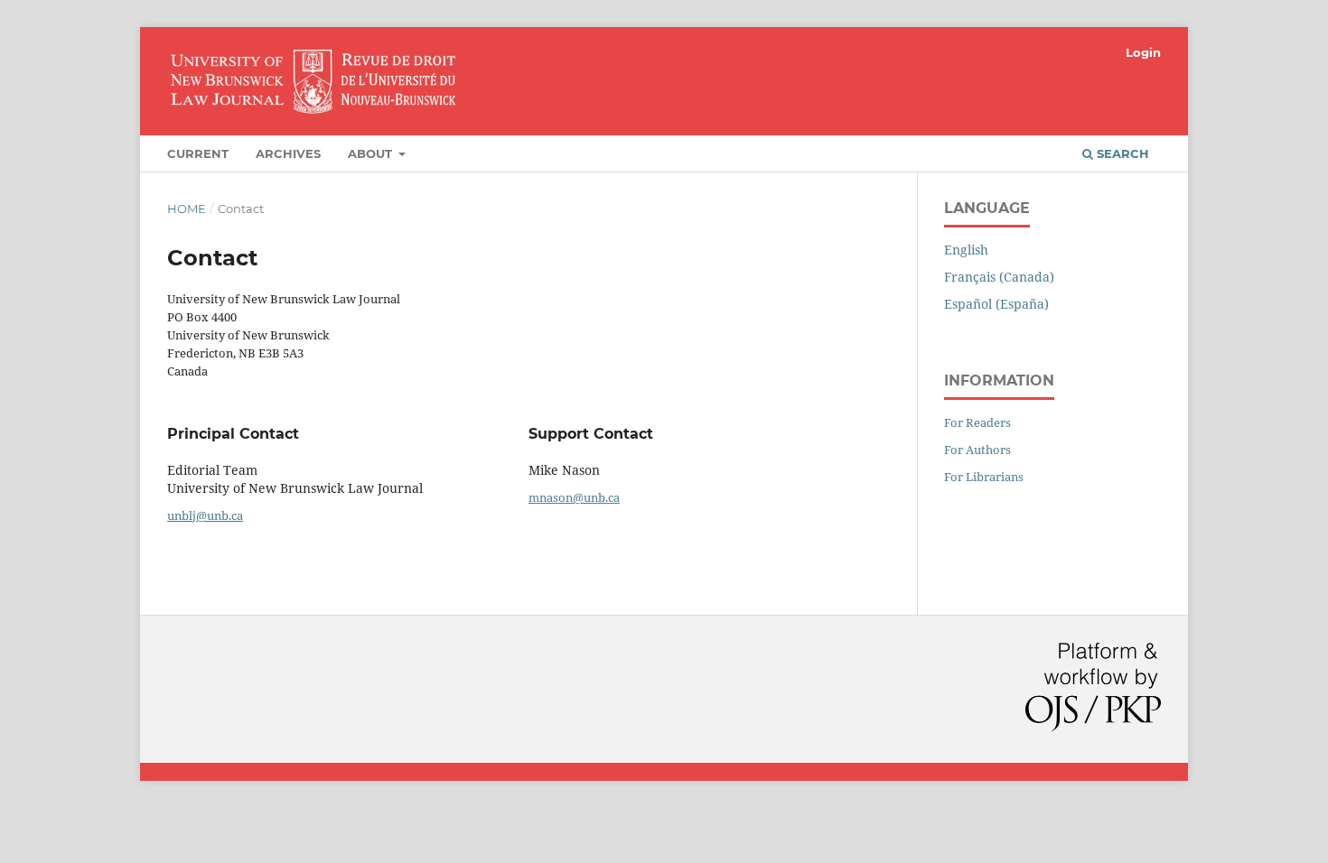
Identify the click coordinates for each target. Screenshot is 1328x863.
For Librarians (984, 477)
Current (198, 153)
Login (1143, 52)
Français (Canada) (999, 276)
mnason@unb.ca (574, 497)
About (372, 153)
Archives (288, 153)
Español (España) (996, 303)
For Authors (977, 449)
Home (186, 208)
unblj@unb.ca (205, 515)
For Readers (977, 422)
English (966, 249)
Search (1121, 153)
